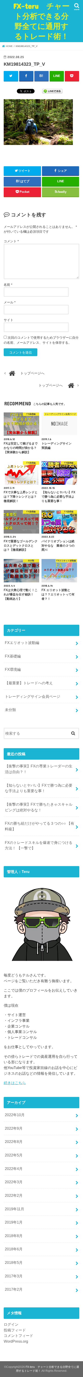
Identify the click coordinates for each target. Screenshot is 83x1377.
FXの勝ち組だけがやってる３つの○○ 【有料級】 (39, 826)
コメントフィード (18, 1335)
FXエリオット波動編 (22, 643)
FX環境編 (13, 669)
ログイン (11, 1324)
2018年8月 (14, 1236)
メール (9, 302)
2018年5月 (14, 1262)
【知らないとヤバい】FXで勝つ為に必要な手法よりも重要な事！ (38, 788)
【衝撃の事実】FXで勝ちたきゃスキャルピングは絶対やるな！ (38, 807)
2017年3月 (14, 1276)
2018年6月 (14, 1249)
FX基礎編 (13, 656)
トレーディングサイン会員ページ (32, 696)
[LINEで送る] (52, 91)
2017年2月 (14, 1289)
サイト (8, 320)
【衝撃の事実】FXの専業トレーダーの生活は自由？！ (38, 769)
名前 (8, 284)
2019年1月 (14, 1222)
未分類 (10, 710)
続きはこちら (15, 1083)
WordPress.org (16, 1341)
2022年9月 (14, 1128)
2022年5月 (14, 1155)
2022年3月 (14, 1182)
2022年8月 (14, 1142)
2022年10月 (15, 1115)
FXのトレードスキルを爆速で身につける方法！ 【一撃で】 (38, 845)
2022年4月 (14, 1169)
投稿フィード (15, 1330)
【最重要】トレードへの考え (29, 683)
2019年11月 (14, 1209)
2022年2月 (14, 1195)
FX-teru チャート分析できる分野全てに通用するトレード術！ (41, 21)
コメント (11, 241)
